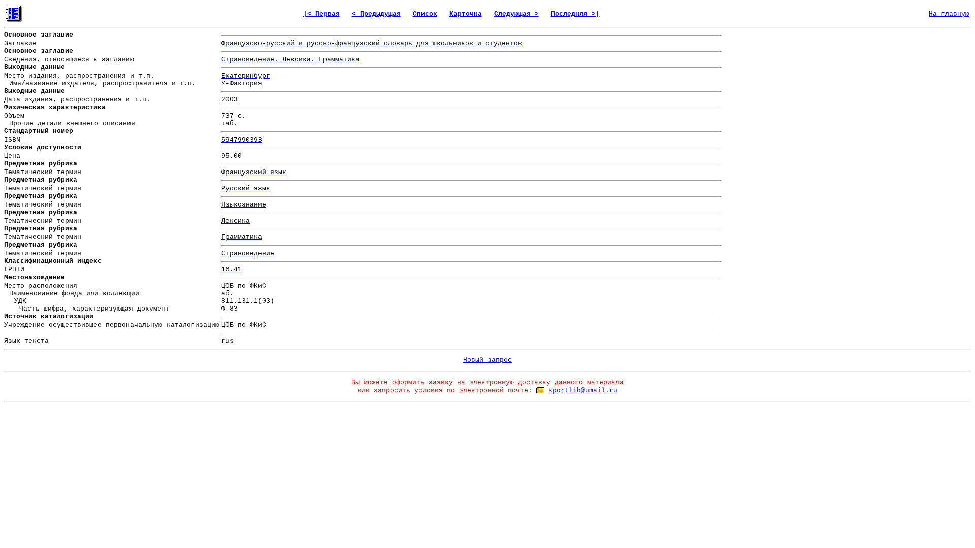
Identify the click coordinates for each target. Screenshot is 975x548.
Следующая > (516, 14)
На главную (949, 14)
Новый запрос (487, 360)
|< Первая (321, 14)
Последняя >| (575, 14)
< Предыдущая (376, 14)
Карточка (465, 14)
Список (425, 14)
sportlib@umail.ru (583, 390)
